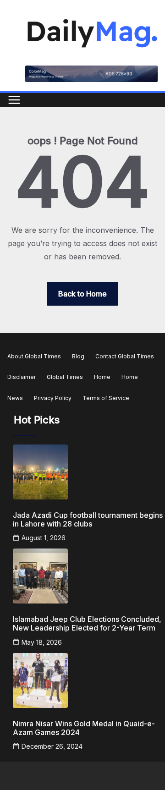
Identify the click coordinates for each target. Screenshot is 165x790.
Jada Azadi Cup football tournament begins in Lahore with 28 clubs (88, 519)
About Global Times (34, 356)
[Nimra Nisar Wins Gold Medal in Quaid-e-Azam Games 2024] (88, 680)
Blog (78, 356)
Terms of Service (105, 398)
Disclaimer (21, 376)
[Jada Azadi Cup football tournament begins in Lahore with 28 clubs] (88, 471)
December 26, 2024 (52, 746)
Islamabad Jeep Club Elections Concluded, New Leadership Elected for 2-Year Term (87, 623)
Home (102, 376)
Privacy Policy (53, 398)
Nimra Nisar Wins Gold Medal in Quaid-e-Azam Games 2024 (84, 728)
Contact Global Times (124, 356)
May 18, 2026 (42, 642)
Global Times (65, 376)
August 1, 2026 (44, 538)
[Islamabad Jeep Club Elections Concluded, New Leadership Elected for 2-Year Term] (88, 576)
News (15, 398)
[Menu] (14, 100)
